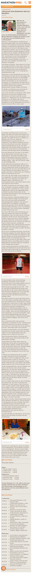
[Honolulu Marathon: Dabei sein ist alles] (9, 516)
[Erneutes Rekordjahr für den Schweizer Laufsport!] (9, 564)
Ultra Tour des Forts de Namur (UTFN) (18, 507)
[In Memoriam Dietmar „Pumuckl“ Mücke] (9, 542)
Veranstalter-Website (8, 462)
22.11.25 (4, 523)
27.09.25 (4, 529)
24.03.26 (4, 555)
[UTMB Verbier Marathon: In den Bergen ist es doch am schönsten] (9, 504)
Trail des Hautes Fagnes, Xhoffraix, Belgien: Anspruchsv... (19, 529)
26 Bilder (27, 276)
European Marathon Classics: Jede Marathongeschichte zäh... (20, 539)
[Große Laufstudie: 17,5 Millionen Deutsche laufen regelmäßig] (9, 555)
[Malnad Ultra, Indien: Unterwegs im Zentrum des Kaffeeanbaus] (9, 523)
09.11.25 (4, 526)
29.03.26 (4, 507)
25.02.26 (4, 561)
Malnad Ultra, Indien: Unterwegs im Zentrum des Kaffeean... (19, 523)
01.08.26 (4, 536)
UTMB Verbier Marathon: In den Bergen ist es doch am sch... (19, 504)
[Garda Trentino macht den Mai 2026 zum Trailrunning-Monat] (9, 561)
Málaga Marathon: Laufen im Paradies (18, 520)
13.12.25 (4, 520)
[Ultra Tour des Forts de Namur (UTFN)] (9, 507)
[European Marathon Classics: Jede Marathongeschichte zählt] (9, 539)
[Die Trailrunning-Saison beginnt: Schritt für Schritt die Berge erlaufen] (9, 558)
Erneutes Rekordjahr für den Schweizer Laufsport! (18, 564)
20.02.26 (4, 513)
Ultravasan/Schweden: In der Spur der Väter (18, 500)
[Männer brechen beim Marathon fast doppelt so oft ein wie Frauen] (9, 551)
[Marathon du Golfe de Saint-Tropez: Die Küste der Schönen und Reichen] (9, 510)
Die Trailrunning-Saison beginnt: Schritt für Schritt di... (19, 558)
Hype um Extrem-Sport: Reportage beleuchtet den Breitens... (20, 545)
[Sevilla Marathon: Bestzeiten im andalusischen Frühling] (9, 513)
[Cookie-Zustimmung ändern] (3, 568)
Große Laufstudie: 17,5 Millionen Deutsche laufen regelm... (19, 555)
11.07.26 (4, 545)
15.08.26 (4, 501)
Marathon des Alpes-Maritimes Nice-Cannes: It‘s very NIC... (18, 526)
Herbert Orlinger (9, 17)
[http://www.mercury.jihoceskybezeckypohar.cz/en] (16, 461)
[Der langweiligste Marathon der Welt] (9, 548)
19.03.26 (4, 558)
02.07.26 (4, 552)
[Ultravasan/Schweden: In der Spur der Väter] (9, 500)
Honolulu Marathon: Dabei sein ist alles (18, 516)
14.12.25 (4, 517)
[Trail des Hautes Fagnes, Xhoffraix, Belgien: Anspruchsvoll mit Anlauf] (9, 529)
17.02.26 (4, 564)
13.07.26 (4, 542)
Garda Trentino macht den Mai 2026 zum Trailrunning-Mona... (18, 561)
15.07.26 (4, 539)
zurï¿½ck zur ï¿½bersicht (9, 569)
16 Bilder (27, 442)
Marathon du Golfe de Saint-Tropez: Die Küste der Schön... (18, 510)
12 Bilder (27, 129)
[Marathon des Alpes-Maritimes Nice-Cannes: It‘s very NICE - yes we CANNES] (9, 526)
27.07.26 (4, 504)
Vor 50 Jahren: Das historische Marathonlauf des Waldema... (18, 536)
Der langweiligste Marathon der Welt (19, 548)
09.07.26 (4, 548)
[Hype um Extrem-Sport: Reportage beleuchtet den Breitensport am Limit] (9, 545)
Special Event (6, 9)
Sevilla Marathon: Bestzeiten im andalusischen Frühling (19, 513)
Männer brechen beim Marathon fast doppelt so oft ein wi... (19, 551)
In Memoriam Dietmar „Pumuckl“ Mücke (19, 542)
